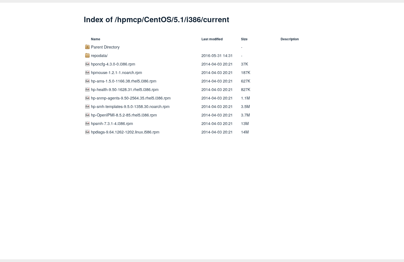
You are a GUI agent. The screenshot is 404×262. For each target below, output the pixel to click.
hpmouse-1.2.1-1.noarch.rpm (116, 72)
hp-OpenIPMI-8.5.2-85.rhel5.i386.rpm (124, 115)
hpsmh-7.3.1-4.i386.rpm (112, 123)
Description (290, 38)
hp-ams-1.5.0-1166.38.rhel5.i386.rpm (123, 81)
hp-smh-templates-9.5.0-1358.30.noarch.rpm (130, 106)
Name (95, 38)
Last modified (212, 38)
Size (244, 38)
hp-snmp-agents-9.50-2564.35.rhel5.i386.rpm (131, 98)
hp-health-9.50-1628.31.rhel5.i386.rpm (125, 89)
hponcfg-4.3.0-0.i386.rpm (113, 64)
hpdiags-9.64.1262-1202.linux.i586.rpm (125, 132)
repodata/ (99, 55)
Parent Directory (105, 47)
